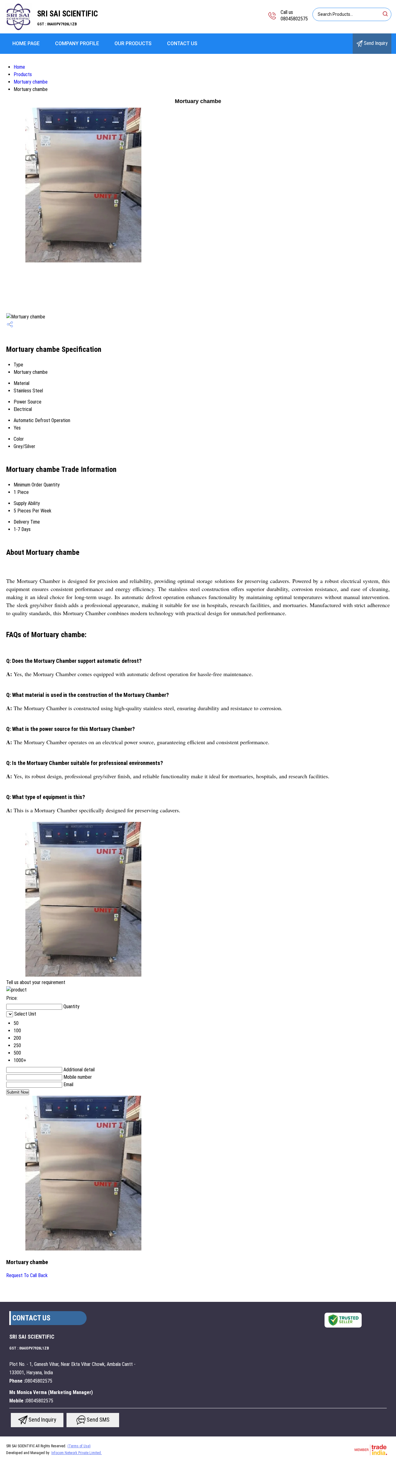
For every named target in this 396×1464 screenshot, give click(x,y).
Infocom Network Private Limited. (76, 1453)
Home (19, 67)
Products (23, 74)
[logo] (18, 29)
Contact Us (182, 43)
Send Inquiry (375, 43)
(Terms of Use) (79, 1446)
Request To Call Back (27, 1275)
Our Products (133, 43)
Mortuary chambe (31, 82)
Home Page (26, 43)
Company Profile (77, 43)
